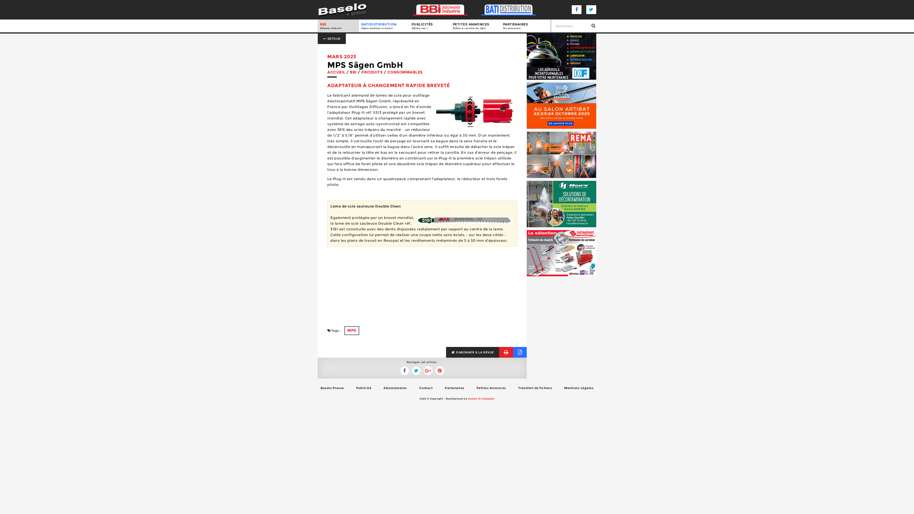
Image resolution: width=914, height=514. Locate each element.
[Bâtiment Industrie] (440, 10)
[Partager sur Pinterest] (440, 370)
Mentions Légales (578, 388)
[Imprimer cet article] (506, 352)
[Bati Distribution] (508, 10)
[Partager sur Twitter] (404, 370)
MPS (351, 330)
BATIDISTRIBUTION (379, 26)
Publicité (364, 388)
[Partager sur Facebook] (416, 370)
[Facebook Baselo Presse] (577, 9)
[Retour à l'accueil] (342, 9)
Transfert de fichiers (535, 388)
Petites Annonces (491, 388)
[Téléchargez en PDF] (520, 352)
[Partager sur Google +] (428, 370)
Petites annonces (471, 26)
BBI (331, 26)
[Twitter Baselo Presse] (591, 9)
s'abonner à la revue (474, 352)
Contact (426, 388)
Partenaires (515, 26)
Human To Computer (481, 398)
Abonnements (395, 388)
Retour (334, 38)
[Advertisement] (422, 283)
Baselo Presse (332, 388)
